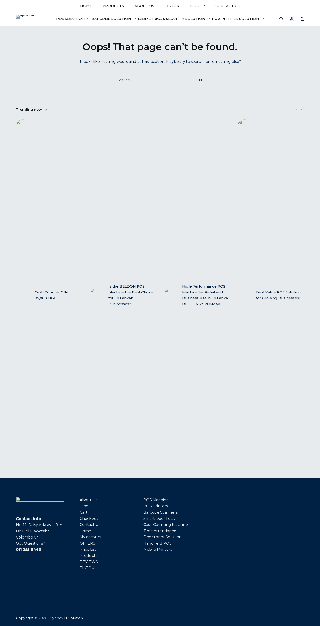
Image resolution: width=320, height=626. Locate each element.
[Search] (281, 19)
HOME (86, 6)
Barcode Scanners (160, 512)
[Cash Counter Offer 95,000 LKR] (23, 295)
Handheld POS (157, 543)
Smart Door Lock (159, 518)
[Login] (292, 19)
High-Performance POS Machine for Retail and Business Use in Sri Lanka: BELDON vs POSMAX (205, 295)
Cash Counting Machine (165, 524)
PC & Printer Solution (235, 18)
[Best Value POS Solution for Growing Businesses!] (244, 295)
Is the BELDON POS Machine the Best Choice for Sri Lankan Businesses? (131, 295)
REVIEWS (89, 562)
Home (85, 531)
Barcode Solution (111, 18)
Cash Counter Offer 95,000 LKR (52, 295)
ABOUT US (144, 6)
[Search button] (201, 80)
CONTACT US (227, 6)
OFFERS (87, 543)
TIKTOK (172, 6)
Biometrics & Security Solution (171, 18)
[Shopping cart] (302, 19)
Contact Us (90, 524)
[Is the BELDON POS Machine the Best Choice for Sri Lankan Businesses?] (97, 295)
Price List (88, 549)
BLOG (195, 6)
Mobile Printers (157, 549)
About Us (88, 500)
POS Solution (70, 18)
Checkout (89, 518)
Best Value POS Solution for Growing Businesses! (278, 295)
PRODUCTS (113, 6)
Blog (84, 506)
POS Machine (156, 500)
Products (88, 555)
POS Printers (155, 506)
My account (91, 537)
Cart (84, 512)
